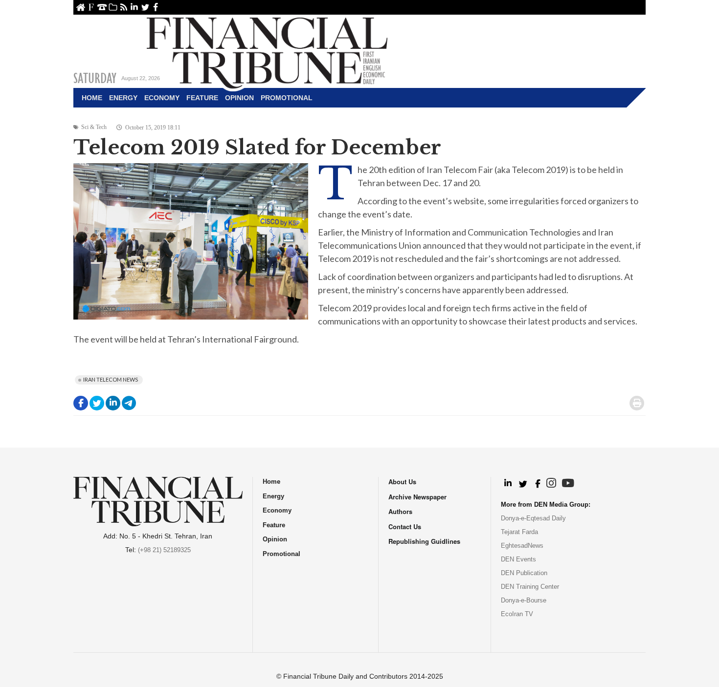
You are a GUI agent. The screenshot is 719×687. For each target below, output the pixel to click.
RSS (123, 7)
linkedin (134, 7)
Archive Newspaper (417, 496)
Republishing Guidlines (424, 541)
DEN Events (518, 559)
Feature (202, 98)
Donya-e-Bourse (523, 600)
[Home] (267, 52)
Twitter (145, 7)
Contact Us (102, 7)
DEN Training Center (530, 586)
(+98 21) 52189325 (164, 550)
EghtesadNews (522, 545)
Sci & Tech (94, 127)
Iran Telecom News (110, 379)
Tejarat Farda (519, 532)
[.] (507, 484)
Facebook (156, 7)
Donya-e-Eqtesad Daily (533, 518)
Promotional (287, 98)
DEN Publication (524, 573)
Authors (400, 511)
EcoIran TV (517, 614)
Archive (113, 7)
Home (80, 7)
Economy (162, 98)
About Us (91, 7)
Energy (123, 98)
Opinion (239, 98)
